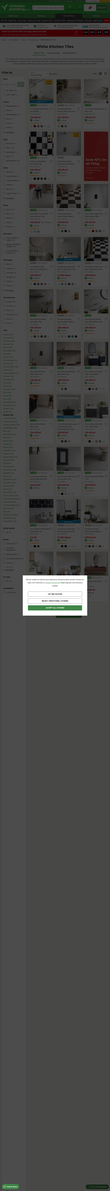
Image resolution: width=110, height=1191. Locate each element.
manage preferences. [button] (53, 583)
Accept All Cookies (55, 608)
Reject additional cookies (55, 601)
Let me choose (55, 594)
